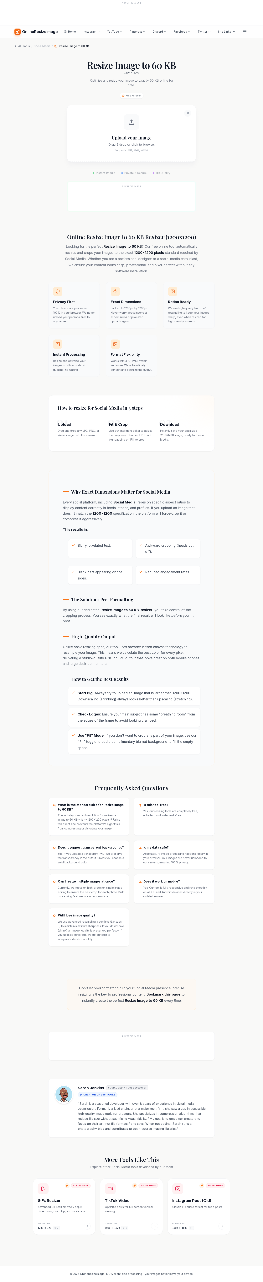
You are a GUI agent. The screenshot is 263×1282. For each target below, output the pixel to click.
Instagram (89, 31)
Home (72, 31)
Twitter (202, 31)
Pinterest (136, 31)
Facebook (180, 31)
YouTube (113, 31)
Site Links (224, 31)
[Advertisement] (131, 14)
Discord (158, 31)
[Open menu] (245, 31)
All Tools (24, 46)
